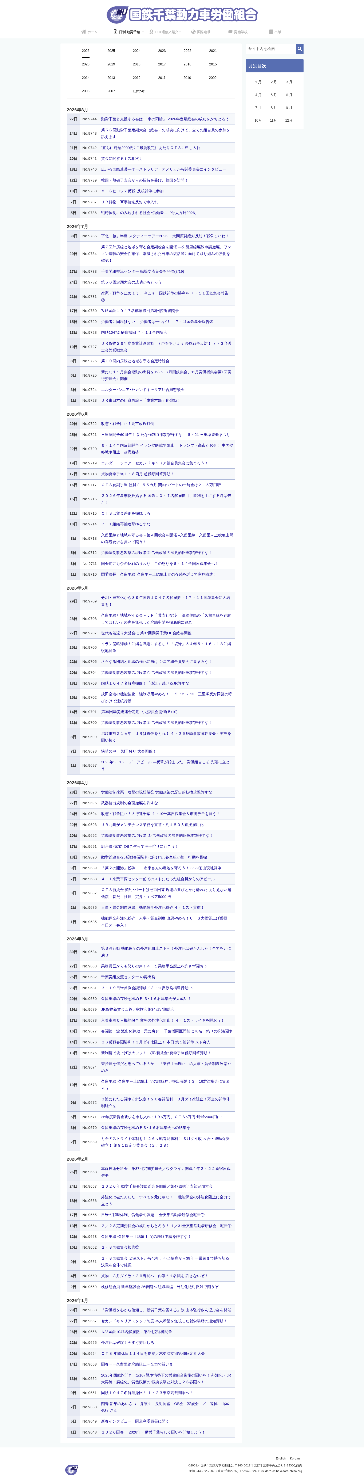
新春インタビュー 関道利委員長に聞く (135, 1421)
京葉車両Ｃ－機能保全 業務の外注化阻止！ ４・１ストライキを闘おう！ (163, 1020)
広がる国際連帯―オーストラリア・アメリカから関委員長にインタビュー (163, 169)
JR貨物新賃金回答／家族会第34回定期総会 (137, 1009)
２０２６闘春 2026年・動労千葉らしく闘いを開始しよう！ (153, 1432)
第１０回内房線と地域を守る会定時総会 (135, 361)
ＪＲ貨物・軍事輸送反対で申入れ (129, 202)
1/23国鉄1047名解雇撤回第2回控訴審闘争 (136, 1332)
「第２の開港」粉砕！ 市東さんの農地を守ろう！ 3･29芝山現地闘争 (161, 868)
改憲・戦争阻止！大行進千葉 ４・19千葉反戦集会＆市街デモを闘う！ (160, 814)
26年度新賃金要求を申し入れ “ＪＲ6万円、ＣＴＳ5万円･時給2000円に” (161, 1117)
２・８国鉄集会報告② (120, 1247)
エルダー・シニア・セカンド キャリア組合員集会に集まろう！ (154, 463)
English (281, 1458)
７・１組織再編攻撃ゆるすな (125, 524)
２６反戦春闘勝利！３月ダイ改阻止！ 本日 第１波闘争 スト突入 (155, 1042)
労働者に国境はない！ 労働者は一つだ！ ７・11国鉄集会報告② (157, 322)
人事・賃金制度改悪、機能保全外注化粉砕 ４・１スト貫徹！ (153, 907)
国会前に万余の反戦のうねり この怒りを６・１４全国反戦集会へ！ (160, 564)
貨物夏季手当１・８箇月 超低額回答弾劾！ (137, 474)
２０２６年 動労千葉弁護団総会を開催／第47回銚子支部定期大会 (157, 1186)
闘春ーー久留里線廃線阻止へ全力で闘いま (137, 1364)
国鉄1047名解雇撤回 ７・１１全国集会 (134, 332)
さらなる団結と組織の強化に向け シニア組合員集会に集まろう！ (156, 661)
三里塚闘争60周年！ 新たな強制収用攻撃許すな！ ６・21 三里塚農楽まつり (165, 435)
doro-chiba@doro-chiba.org (283, 1471)
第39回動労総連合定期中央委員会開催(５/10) (139, 712)
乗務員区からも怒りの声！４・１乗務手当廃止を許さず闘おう (154, 966)
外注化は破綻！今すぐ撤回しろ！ (129, 1342)
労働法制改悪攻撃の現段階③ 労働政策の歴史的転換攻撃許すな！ (156, 722)
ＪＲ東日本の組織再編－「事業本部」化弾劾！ (141, 400)
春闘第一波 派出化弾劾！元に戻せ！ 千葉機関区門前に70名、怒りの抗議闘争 (167, 1031)
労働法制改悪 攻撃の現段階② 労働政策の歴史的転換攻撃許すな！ (158, 792)
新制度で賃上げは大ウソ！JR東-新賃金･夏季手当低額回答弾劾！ (156, 1053)
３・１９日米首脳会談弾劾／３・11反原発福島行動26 (147, 988)
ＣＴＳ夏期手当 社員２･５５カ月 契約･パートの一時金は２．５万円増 (161, 485)
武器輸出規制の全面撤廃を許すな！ (131, 803)
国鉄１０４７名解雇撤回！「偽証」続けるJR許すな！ (147, 683)
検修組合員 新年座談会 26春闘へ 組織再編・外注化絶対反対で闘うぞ (159, 1287)
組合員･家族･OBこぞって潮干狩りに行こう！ (140, 846)
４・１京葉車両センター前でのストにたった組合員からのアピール (158, 879)
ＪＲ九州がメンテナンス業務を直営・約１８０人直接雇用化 (152, 825)
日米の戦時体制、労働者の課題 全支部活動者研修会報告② (153, 1215)
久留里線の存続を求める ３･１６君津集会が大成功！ (146, 999)
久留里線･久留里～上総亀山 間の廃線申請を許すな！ (146, 1236)
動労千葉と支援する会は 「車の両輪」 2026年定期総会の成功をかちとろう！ (167, 119)
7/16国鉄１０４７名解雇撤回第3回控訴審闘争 (140, 311)
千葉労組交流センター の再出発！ (130, 977)
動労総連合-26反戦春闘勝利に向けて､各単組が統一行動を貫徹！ (156, 857)
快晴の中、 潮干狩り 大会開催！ (128, 751)
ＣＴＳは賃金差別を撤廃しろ (125, 513)
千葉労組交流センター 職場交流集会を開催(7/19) (142, 271)
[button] (300, 49)
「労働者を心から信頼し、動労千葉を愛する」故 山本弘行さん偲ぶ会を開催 (166, 1310)
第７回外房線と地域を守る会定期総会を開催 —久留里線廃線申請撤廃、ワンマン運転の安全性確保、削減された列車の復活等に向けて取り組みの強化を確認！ (166, 254)
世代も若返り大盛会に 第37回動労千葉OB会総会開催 (146, 633)
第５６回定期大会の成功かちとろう (131, 282)
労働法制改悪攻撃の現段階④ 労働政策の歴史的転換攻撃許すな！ (156, 672)
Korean (295, 1458)
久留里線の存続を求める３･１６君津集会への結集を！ (147, 1128)
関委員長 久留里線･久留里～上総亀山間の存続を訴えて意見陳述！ (159, 574)
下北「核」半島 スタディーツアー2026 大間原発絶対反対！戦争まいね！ (165, 236)
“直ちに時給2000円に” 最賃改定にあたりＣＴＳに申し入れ (150, 148)
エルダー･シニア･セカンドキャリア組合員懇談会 (143, 390)
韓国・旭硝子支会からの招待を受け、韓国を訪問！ (144, 180)
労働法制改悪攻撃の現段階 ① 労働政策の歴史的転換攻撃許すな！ (157, 835)
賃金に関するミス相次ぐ (122, 158)
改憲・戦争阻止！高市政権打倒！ (129, 424)
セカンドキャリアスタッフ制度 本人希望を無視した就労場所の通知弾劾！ (164, 1321)
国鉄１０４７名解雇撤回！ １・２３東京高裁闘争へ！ (147, 1393)
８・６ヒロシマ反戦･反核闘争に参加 (132, 191)
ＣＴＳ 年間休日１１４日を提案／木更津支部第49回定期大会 (153, 1353)
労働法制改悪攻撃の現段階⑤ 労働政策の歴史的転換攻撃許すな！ (156, 553)
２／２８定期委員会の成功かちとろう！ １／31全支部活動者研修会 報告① (166, 1226)
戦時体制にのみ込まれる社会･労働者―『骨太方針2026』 (150, 213)
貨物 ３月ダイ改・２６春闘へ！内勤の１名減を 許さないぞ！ (154, 1276)
